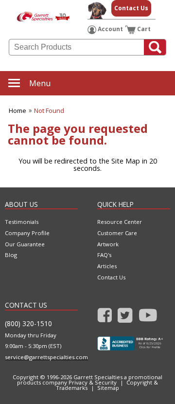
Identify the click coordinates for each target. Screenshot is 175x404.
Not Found (49, 110)
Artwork (108, 244)
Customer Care (117, 233)
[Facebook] (104, 317)
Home (17, 110)
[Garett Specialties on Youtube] (148, 317)
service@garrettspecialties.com (41, 357)
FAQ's (104, 254)
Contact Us (131, 8)
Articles (107, 266)
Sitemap (108, 387)
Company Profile (27, 233)
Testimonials (21, 221)
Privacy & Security (93, 382)
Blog (11, 254)
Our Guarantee (25, 244)
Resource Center (119, 221)
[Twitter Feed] (125, 317)
